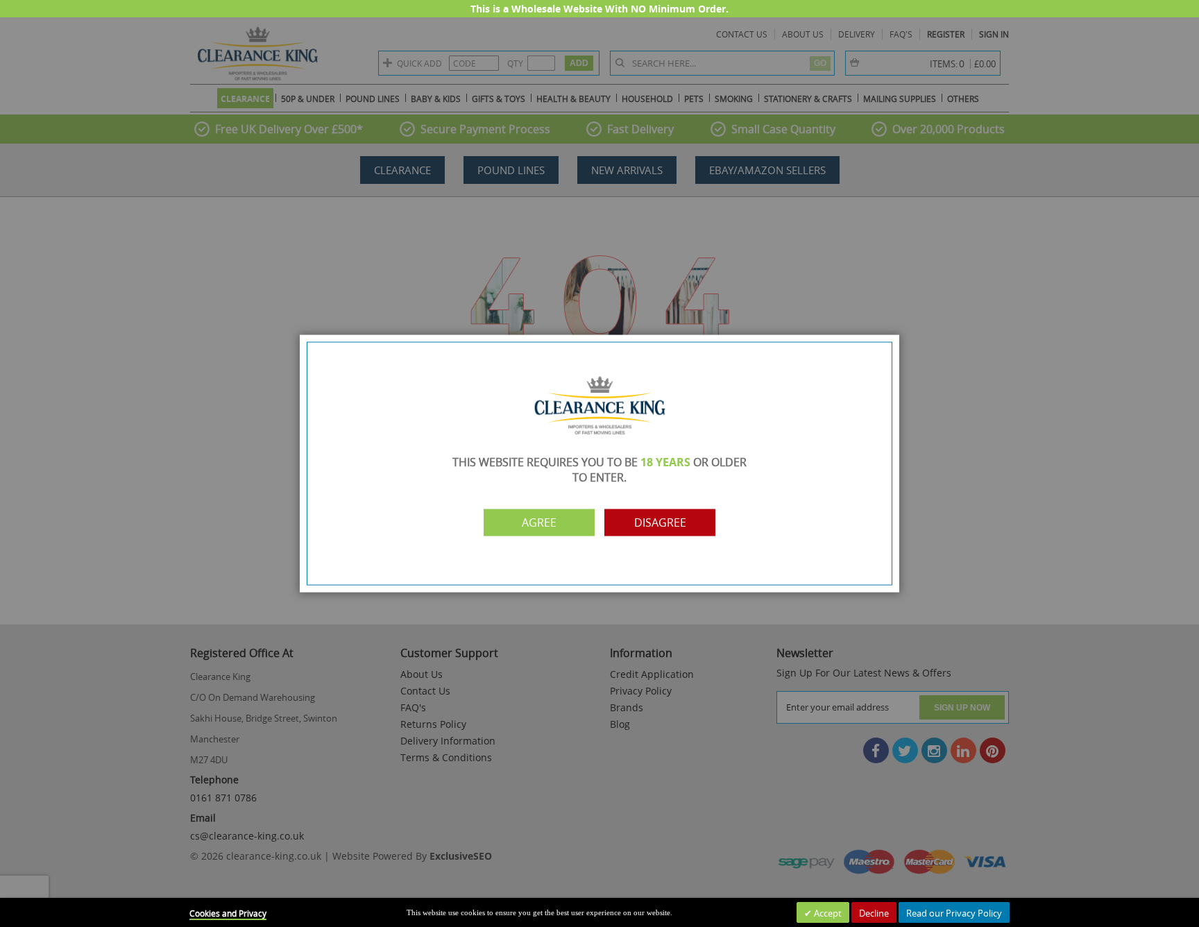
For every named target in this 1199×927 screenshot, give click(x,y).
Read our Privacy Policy (954, 913)
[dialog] (599, 463)
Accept (827, 913)
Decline (874, 913)
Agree (539, 522)
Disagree (660, 522)
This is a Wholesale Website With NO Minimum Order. (599, 8)
